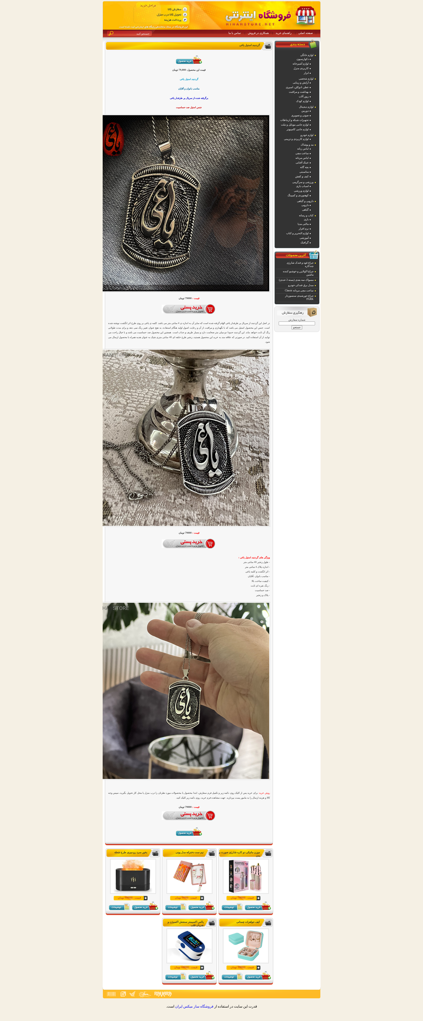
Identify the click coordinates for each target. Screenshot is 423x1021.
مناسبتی (304, 171)
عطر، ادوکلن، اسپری (297, 87)
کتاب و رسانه (306, 215)
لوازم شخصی (306, 78)
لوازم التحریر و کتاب (297, 233)
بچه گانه (304, 167)
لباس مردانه (302, 157)
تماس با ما (234, 33)
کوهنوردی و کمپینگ (298, 195)
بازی (306, 219)
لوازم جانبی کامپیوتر (298, 129)
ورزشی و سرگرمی (303, 182)
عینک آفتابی (302, 162)
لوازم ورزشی (301, 190)
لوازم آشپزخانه (301, 63)
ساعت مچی (302, 153)
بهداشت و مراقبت (299, 91)
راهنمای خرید (283, 33)
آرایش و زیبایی (301, 82)
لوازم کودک (302, 101)
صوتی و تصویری (300, 115)
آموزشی (304, 237)
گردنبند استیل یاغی (249, 45)
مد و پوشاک (307, 144)
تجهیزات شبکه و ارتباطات (294, 120)
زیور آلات (304, 96)
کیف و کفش (302, 176)
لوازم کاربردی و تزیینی (296, 139)
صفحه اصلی (305, 33)
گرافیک (305, 242)
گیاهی (305, 209)
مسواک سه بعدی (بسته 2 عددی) (296, 279)
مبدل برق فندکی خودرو (301, 285)
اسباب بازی (302, 186)
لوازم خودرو (307, 135)
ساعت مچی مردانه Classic (299, 290)
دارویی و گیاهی (305, 201)
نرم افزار (304, 228)
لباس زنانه (303, 148)
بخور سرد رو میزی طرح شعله (130, 852)
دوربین (305, 110)
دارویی (305, 205)
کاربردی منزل (301, 68)
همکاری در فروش (258, 33)
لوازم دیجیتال (306, 106)
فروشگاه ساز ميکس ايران (194, 1006)
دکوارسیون (303, 59)
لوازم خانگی (307, 55)
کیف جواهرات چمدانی (248, 921)
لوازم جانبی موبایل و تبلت (295, 124)
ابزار (306, 72)
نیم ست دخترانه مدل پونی (190, 852)
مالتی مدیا (303, 224)
